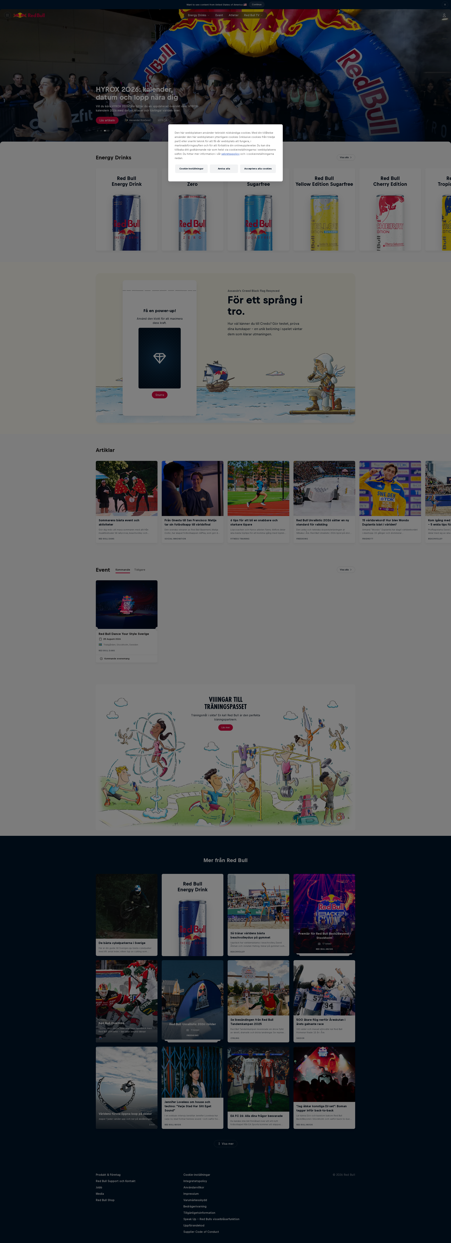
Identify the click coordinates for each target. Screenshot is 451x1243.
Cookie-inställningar (191, 168)
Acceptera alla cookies (258, 168)
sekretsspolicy (230, 153)
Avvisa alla (224, 168)
